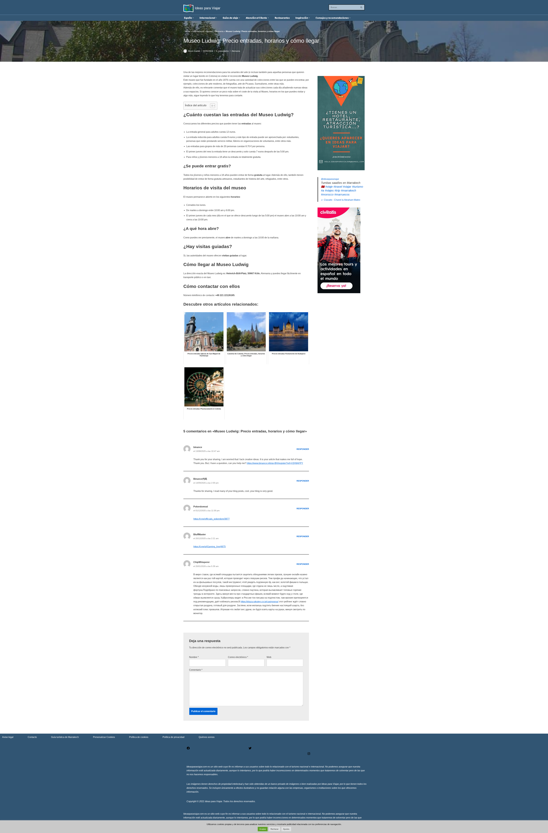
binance (197, 447)
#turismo (357, 186)
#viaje (329, 186)
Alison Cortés (194, 51)
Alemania (219, 31)
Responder (303, 449)
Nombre (194, 657)
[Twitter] (250, 749)
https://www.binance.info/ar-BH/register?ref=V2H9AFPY (275, 463)
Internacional (198, 31)
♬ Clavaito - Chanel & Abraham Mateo (340, 200)
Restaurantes (282, 18)
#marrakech (348, 190)
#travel (338, 186)
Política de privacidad (173, 737)
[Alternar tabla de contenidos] (211, 105)
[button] (193, 17)
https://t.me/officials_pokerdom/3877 (211, 519)
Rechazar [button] (274, 829)
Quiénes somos (206, 737)
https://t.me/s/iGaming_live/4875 (209, 546)
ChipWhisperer (201, 562)
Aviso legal (7, 737)
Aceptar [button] (262, 829)
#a (322, 190)
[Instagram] (309, 754)
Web (269, 657)
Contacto (32, 737)
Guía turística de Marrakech (65, 737)
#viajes (329, 190)
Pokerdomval (200, 506)
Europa (209, 31)
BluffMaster (199, 534)
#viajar (347, 186)
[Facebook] (188, 749)
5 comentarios (222, 51)
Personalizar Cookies (104, 737)
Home (187, 31)
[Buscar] (361, 7)
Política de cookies (138, 737)
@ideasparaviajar (330, 179)
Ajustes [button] (286, 829)
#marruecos (341, 194)
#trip (337, 190)
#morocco (327, 194)
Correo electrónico (238, 657)
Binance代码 (200, 479)
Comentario (195, 670)
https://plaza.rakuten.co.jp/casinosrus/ (259, 601)
